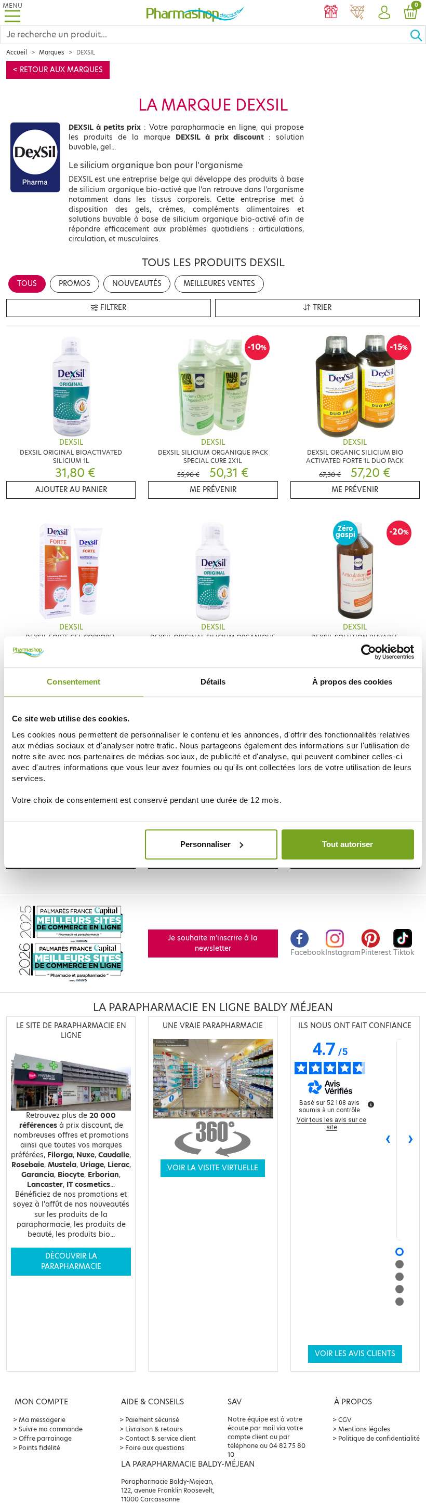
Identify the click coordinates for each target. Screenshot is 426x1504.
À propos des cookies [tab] (352, 681)
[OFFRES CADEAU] (331, 13)
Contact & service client (160, 1438)
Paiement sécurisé (152, 1419)
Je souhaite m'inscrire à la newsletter (213, 943)
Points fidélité (39, 1447)
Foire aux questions (154, 1447)
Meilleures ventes (219, 284)
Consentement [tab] (73, 681)
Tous (27, 284)
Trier (321, 307)
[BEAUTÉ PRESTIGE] (357, 13)
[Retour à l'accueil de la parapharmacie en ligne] (195, 12)
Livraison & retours (154, 1429)
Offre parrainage (45, 1438)
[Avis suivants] (411, 1139)
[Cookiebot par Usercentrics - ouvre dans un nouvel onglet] (368, 652)
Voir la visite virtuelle (212, 1168)
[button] (383, 13)
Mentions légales (364, 1429)
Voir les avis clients (355, 1354)
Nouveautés (137, 284)
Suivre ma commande (51, 1429)
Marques (51, 52)
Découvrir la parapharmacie (71, 1261)
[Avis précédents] (388, 1139)
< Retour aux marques (58, 70)
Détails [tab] (213, 681)
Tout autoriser (347, 844)
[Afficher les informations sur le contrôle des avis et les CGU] (371, 1104)
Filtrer (112, 307)
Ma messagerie (42, 1419)
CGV (345, 1419)
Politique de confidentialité (379, 1438)
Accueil (16, 52)
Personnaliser (205, 844)
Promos (74, 284)
